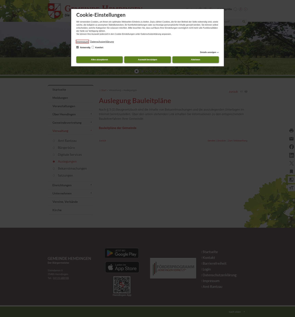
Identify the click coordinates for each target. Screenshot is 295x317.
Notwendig (85, 47)
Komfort (99, 47)
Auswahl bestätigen (147, 59)
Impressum (82, 41)
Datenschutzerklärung (102, 41)
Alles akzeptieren (99, 59)
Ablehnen (195, 59)
